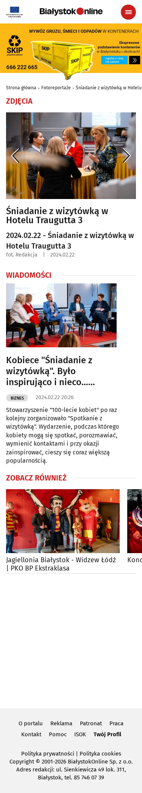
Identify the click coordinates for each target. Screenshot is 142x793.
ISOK (80, 734)
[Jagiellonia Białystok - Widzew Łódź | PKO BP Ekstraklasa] (63, 521)
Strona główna (21, 87)
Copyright (21, 761)
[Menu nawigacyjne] (128, 12)
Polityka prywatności (47, 753)
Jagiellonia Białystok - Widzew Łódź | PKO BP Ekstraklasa (61, 564)
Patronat (91, 723)
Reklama (61, 723)
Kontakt (31, 734)
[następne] (126, 155)
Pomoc (58, 734)
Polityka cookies (100, 753)
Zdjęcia (19, 101)
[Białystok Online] (71, 12)
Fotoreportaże (56, 87)
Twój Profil (107, 734)
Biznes (17, 398)
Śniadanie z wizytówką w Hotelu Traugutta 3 (57, 215)
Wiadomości (28, 275)
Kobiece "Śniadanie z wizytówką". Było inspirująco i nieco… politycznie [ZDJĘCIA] (49, 371)
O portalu (31, 723)
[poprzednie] (15, 155)
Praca (116, 723)
